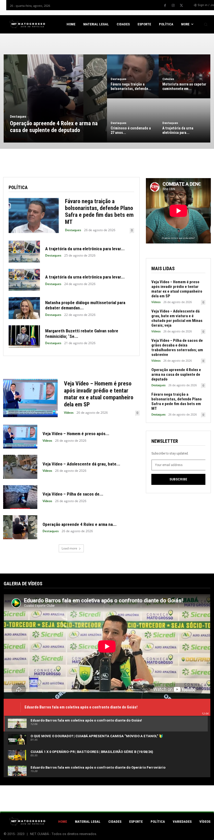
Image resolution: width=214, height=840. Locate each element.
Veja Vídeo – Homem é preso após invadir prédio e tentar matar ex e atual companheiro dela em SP (98, 393)
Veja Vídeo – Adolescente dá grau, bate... (81, 464)
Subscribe (178, 479)
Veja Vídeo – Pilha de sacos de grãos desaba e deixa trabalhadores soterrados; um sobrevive (177, 347)
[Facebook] (165, 5)
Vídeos (69, 412)
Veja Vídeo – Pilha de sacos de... (73, 494)
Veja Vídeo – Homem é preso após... (76, 433)
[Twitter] (181, 5)
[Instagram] (173, 5)
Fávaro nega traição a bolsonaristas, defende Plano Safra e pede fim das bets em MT (99, 211)
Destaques (18, 116)
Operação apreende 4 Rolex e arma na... (80, 524)
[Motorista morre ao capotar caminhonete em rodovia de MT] (184, 76)
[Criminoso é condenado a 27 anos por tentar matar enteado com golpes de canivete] (133, 120)
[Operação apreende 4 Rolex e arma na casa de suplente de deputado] (55, 98)
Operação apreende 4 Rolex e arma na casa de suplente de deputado (176, 374)
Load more (69, 548)
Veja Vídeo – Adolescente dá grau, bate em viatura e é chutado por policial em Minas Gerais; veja (177, 318)
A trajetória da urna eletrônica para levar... (85, 248)
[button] (205, 24)
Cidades (168, 79)
